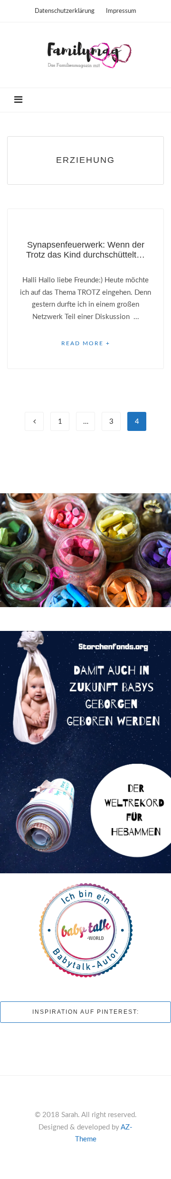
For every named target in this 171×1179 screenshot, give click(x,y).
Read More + (85, 343)
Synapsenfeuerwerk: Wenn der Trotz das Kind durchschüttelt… (85, 250)
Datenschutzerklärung (65, 11)
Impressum (121, 11)
